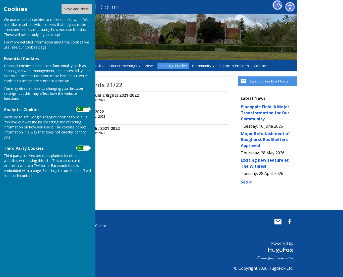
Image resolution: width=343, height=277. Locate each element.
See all (247, 182)
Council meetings (123, 65)
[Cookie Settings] (277, 5)
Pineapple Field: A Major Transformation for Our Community (265, 113)
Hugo (280, 249)
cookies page (35, 47)
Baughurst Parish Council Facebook (289, 221)
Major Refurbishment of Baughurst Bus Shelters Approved (265, 139)
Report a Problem (234, 65)
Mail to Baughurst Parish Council (278, 221)
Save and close (76, 9)
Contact (260, 65)
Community (201, 65)
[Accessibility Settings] (290, 7)
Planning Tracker (173, 65)
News (149, 65)
